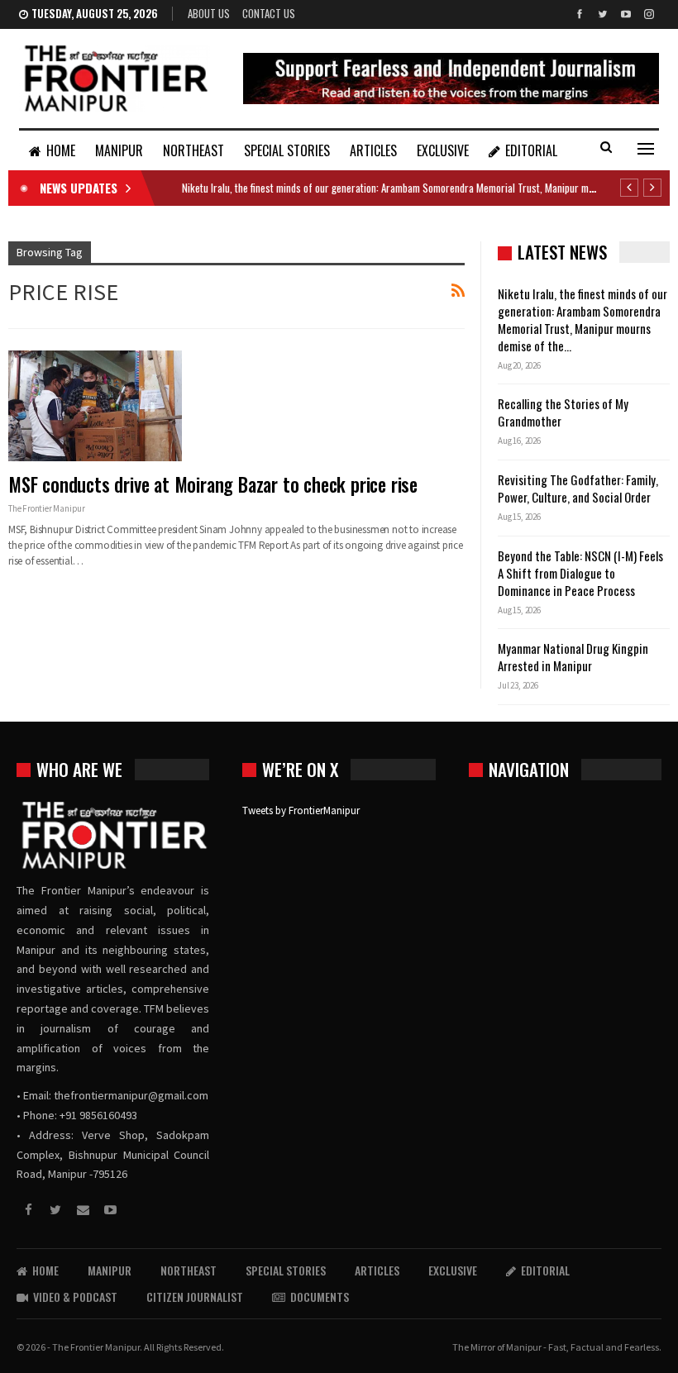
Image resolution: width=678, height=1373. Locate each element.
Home (60, 150)
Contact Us (268, 13)
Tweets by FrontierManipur (301, 810)
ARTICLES (373, 150)
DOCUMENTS (319, 1296)
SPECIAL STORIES (287, 150)
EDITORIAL (531, 150)
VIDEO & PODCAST (75, 1296)
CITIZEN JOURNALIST (194, 1296)
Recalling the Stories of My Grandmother (563, 412)
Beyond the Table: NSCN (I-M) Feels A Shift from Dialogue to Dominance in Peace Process (580, 572)
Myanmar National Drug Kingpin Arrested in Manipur (573, 657)
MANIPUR (119, 150)
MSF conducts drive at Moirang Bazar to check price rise (213, 484)
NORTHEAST (193, 150)
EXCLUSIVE (443, 150)
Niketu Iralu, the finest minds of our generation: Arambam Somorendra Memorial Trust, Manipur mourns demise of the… (582, 319)
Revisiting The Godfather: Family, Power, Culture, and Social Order (578, 488)
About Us (209, 13)
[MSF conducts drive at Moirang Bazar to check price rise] (95, 405)
